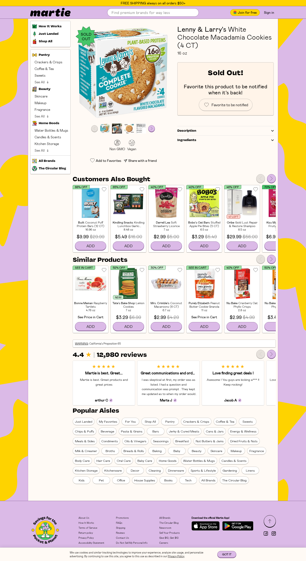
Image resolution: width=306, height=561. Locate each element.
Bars (155, 431)
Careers (163, 542)
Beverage (107, 431)
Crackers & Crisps (48, 62)
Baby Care (144, 460)
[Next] (271, 178)
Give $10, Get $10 (169, 537)
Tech (188, 480)
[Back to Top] (270, 521)
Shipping (120, 527)
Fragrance (42, 109)
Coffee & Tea (44, 69)
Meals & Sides (85, 441)
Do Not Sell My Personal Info (132, 542)
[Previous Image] (94, 128)
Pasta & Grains (131, 431)
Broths (110, 451)
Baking (157, 451)
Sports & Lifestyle (203, 470)
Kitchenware (113, 470)
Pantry (170, 421)
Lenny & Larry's (201, 29)
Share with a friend (142, 160)
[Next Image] (151, 128)
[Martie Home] (46, 12)
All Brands (208, 480)
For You (130, 421)
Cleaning (155, 470)
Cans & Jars (215, 431)
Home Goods (168, 460)
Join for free (247, 12)
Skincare (41, 96)
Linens (250, 470)
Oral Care (124, 460)
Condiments (109, 441)
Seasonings (161, 441)
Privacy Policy (86, 537)
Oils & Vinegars (135, 441)
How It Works (86, 522)
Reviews (120, 532)
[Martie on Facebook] (266, 533)
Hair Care (103, 460)
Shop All (150, 421)
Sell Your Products (169, 532)
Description (186, 130)
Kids (82, 480)
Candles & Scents (48, 137)
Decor (135, 470)
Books (168, 480)
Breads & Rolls (133, 451)
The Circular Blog (234, 480)
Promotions (122, 517)
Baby (176, 451)
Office (121, 480)
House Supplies (144, 480)
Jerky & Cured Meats (184, 431)
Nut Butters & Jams (210, 441)
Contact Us (122, 537)
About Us (83, 517)
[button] (123, 73)
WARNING (81, 343)
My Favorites (108, 421)
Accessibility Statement (91, 542)
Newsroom (165, 527)
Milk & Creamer (86, 451)
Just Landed (83, 421)
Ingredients (186, 140)
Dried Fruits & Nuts (243, 441)
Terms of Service (87, 527)
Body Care (82, 460)
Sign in (269, 12)
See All (40, 82)
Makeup (40, 103)
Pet (101, 480)
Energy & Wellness (243, 431)
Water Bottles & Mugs (51, 130)
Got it (226, 554)
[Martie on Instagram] (274, 533)
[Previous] (260, 178)
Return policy (85, 532)
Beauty (197, 451)
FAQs (119, 522)
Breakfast (182, 441)
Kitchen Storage (47, 144)
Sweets (40, 75)
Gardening (230, 470)
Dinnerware (176, 470)
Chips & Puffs (84, 431)
